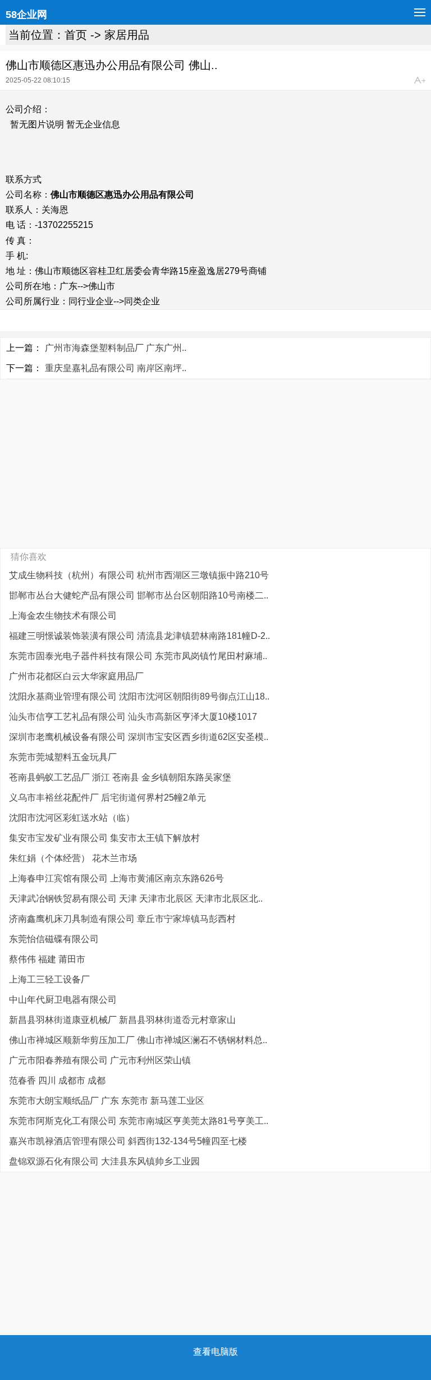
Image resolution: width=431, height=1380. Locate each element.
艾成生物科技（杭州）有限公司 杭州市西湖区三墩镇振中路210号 (139, 575)
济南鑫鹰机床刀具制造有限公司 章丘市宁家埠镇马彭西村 (122, 919)
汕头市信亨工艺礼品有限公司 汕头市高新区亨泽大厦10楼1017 (133, 716)
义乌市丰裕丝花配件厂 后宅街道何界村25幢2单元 (107, 797)
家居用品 (126, 35)
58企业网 (26, 14)
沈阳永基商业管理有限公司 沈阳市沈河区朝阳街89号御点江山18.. (139, 696)
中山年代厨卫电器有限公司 (63, 999)
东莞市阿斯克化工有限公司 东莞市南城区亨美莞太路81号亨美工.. (138, 1121)
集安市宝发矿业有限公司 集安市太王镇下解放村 (104, 838)
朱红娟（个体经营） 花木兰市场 (73, 858)
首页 (76, 35)
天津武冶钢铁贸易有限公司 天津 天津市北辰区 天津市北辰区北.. (136, 898)
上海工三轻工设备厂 (49, 979)
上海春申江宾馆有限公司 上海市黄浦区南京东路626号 (116, 878)
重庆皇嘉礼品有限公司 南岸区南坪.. (115, 368)
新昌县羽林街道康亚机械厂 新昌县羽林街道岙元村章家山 (122, 1020)
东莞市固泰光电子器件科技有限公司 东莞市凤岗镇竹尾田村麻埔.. (138, 656)
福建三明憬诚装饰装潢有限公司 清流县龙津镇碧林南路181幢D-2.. (139, 636)
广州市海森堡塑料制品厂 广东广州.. (115, 348)
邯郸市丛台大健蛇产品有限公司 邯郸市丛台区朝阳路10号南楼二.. (138, 595)
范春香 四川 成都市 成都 (57, 1080)
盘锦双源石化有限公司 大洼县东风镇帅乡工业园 (104, 1161)
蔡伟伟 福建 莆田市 (47, 959)
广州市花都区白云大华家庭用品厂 (76, 676)
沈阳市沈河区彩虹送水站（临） (72, 817)
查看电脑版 (215, 1351)
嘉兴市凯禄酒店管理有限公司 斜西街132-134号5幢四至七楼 (128, 1141)
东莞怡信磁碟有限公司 (54, 939)
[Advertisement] (215, 463)
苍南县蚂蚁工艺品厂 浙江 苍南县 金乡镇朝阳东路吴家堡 (120, 777)
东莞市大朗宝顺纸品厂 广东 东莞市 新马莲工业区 (106, 1100)
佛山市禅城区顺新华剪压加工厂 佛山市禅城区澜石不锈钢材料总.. (138, 1040)
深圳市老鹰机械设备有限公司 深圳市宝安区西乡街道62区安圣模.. (138, 737)
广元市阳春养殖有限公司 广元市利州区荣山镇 (100, 1060)
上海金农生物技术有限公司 (63, 615)
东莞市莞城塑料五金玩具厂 (63, 757)
